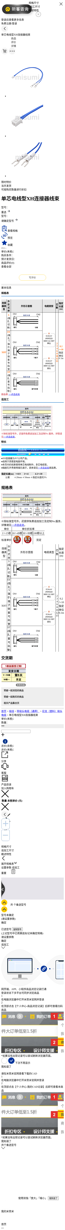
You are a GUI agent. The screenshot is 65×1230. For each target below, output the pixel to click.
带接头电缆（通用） (28, 711)
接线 (11, 711)
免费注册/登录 (9, 23)
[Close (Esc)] (2, 1228)
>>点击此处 (14, 394)
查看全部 (6, 266)
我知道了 (53, 1198)
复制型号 (17, 929)
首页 (3, 711)
